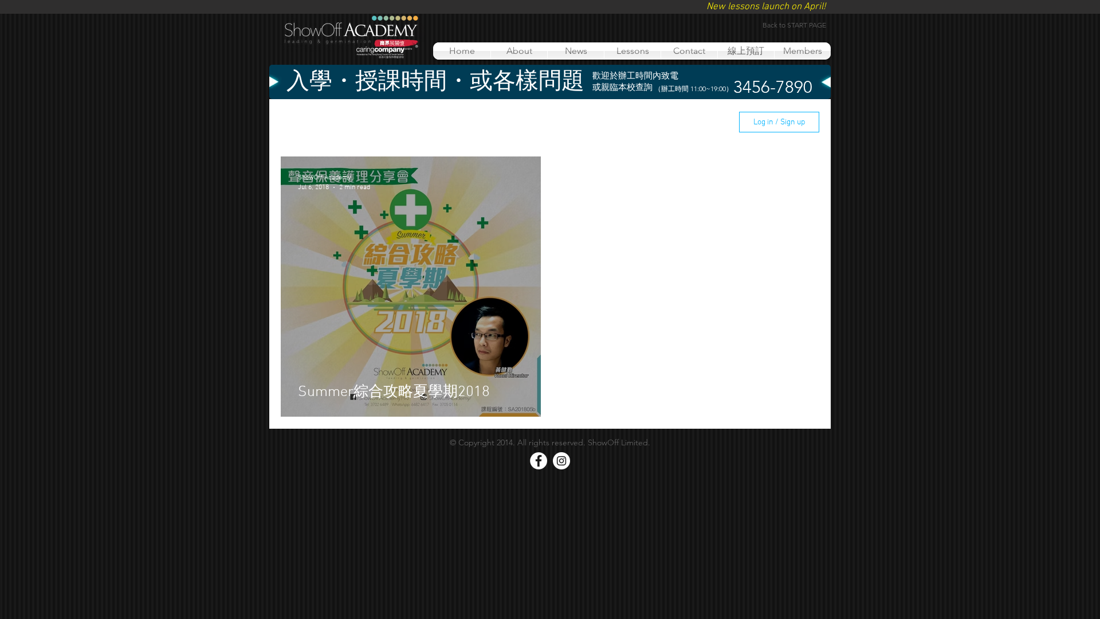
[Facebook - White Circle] (538, 460)
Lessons (351, 122)
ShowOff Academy (491, 122)
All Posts (297, 122)
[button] (710, 123)
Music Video (412, 122)
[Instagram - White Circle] (561, 460)
